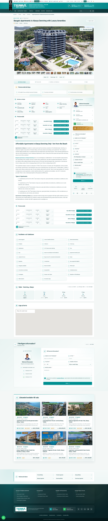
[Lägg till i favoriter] (93, 1)
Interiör (62, 77)
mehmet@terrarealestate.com (28, 367)
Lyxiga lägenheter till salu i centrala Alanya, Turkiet (53, 421)
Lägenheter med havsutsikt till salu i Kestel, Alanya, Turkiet (79, 451)
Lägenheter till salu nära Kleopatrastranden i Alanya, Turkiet (27, 421)
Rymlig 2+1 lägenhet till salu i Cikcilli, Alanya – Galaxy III (54, 451)
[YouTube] (88, 509)
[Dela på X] (82, 193)
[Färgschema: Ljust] (91, 1)
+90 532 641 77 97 (28, 370)
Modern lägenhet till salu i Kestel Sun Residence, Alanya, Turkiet (26, 451)
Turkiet (16, 23)
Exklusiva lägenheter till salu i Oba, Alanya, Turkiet (79, 421)
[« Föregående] (15, 48)
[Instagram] (91, 509)
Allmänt (46, 77)
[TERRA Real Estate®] (20, 509)
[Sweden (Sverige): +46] (74, 151)
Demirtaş (26, 23)
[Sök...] (90, 11)
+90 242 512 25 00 (28, 373)
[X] (81, 509)
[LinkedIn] (85, 509)
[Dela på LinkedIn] (87, 193)
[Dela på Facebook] (77, 193)
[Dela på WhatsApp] (91, 193)
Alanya (21, 23)
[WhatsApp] (3, 517)
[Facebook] (78, 509)
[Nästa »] (92, 48)
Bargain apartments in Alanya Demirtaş (25, 157)
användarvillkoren (79, 174)
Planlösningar (54, 77)
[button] (16, 68)
